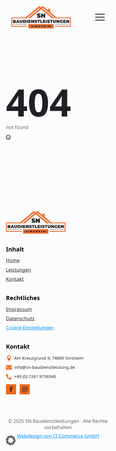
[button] (10, 440)
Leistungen (18, 270)
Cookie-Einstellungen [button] (30, 327)
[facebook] (11, 389)
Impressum (19, 309)
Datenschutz (20, 318)
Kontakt (15, 279)
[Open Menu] (100, 17)
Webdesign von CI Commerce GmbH (58, 436)
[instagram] (25, 389)
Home (13, 260)
